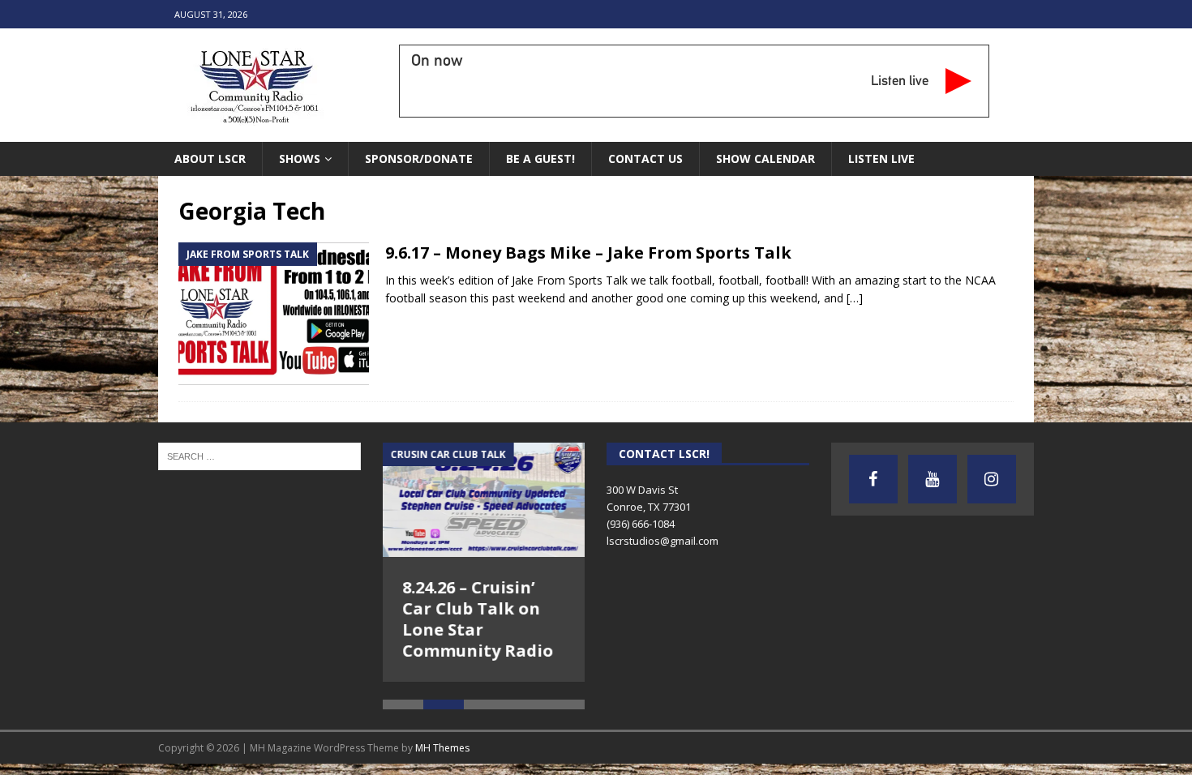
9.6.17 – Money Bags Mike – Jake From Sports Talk (588, 252)
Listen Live (881, 158)
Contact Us (645, 158)
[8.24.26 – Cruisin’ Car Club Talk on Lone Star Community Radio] (484, 499)
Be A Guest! (540, 158)
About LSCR (210, 158)
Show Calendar (765, 158)
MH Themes (442, 730)
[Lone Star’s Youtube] (932, 479)
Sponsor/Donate (419, 158)
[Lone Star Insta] (991, 479)
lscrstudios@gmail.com (662, 540)
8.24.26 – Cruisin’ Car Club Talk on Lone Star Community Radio (478, 619)
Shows (299, 158)
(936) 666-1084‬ (641, 523)
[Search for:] (259, 455)
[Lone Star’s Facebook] (873, 479)
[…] (855, 298)
